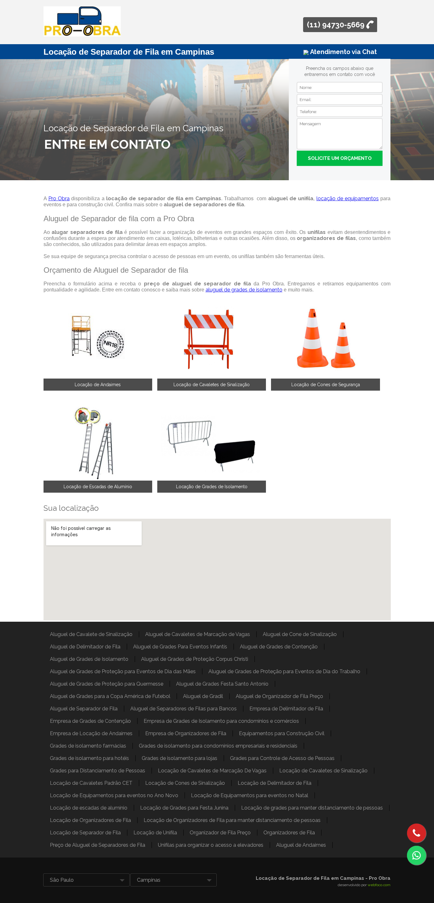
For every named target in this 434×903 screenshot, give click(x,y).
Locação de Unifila (155, 833)
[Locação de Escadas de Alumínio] (98, 441)
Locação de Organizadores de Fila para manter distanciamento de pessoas (232, 820)
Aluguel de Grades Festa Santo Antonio (222, 684)
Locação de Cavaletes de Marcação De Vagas (212, 771)
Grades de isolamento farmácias (88, 746)
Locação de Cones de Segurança (325, 384)
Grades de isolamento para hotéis (89, 758)
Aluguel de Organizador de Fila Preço (279, 696)
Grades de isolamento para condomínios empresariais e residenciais (218, 746)
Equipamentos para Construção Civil (281, 733)
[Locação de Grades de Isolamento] (211, 441)
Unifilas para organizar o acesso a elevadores (210, 845)
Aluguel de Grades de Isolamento (89, 659)
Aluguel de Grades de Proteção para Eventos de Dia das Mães (123, 671)
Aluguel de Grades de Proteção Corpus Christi (194, 659)
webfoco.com (379, 885)
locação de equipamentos (347, 198)
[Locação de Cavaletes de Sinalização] (211, 339)
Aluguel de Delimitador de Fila (85, 647)
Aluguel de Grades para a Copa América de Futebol (110, 696)
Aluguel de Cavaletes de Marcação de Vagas (197, 634)
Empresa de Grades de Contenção (90, 721)
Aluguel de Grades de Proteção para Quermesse (106, 684)
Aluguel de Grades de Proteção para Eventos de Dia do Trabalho (284, 671)
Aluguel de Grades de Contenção (279, 647)
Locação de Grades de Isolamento (212, 486)
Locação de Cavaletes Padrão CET (91, 783)
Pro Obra (59, 198)
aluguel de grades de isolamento (244, 290)
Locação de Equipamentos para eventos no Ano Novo (114, 795)
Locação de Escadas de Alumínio (98, 486)
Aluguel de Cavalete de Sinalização (91, 634)
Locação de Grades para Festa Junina (184, 808)
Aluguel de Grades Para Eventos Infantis (180, 647)
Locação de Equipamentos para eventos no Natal (249, 795)
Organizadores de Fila (289, 833)
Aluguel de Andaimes (301, 845)
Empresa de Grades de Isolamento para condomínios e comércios (221, 721)
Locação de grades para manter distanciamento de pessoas (312, 808)
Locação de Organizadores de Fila (90, 820)
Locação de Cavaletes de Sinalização (211, 384)
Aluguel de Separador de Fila (84, 709)
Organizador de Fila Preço (220, 833)
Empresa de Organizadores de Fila (185, 733)
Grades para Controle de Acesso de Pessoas (282, 758)
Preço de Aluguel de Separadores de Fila (97, 845)
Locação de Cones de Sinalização (185, 783)
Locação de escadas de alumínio (88, 808)
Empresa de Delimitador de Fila (286, 709)
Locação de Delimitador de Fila (274, 783)
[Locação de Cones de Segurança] (325, 339)
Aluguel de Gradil (203, 696)
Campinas (148, 880)
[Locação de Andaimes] (98, 339)
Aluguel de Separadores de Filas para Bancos (183, 709)
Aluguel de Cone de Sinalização (300, 634)
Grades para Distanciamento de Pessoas (97, 771)
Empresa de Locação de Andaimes (91, 733)
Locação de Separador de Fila (85, 833)
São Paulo (62, 880)
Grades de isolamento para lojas (179, 758)
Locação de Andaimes (98, 384)
